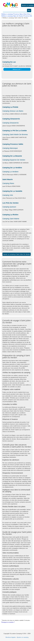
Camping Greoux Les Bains (12, 111)
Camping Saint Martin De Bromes (15, 134)
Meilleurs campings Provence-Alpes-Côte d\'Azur (16, 14)
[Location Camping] (10, 4)
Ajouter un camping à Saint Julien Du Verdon (16, 254)
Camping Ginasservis (10, 123)
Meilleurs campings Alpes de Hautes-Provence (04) (16, 16)
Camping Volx (7, 195)
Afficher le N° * (17, 69)
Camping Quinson (9, 207)
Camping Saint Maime (10, 219)
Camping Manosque (10, 148)
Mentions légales (11, 637)
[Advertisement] (18, 31)
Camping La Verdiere (10, 172)
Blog (29, 10)
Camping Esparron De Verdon (13, 160)
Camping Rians (8, 183)
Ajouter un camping (27, 5)
